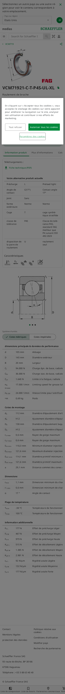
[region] (32, 121)
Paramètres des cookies (32, 136)
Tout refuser (15, 127)
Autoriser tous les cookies (44, 127)
